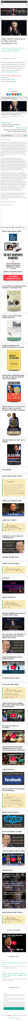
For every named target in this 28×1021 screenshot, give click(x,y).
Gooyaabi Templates (14, 1017)
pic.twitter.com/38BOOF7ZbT (11, 604)
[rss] (15, 1019)
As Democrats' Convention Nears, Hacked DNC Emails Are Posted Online (13, 885)
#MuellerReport (8, 797)
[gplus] (10, 1019)
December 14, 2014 (8, 697)
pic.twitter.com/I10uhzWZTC (12, 569)
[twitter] (6, 1019)
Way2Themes (15, 1015)
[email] (17, 1019)
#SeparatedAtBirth (10, 526)
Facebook (13, 81)
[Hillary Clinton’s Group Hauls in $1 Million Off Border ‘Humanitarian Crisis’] (14, 27)
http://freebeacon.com (12, 71)
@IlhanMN (11, 482)
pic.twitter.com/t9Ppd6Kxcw (11, 527)
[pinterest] (21, 1019)
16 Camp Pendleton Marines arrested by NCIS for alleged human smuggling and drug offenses (14, 975)
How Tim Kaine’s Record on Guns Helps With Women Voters (12, 903)
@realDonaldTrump (16, 800)
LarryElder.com (5, 77)
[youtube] (19, 1019)
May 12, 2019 (19, 570)
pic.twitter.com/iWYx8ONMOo (11, 919)
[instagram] (13, 1019)
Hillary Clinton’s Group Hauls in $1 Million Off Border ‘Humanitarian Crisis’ (13, 50)
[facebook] (8, 1019)
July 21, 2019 (21, 493)
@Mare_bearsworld (11, 690)
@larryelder (18, 691)
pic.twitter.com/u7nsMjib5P (11, 694)
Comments (16, 51)
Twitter (13, 79)
